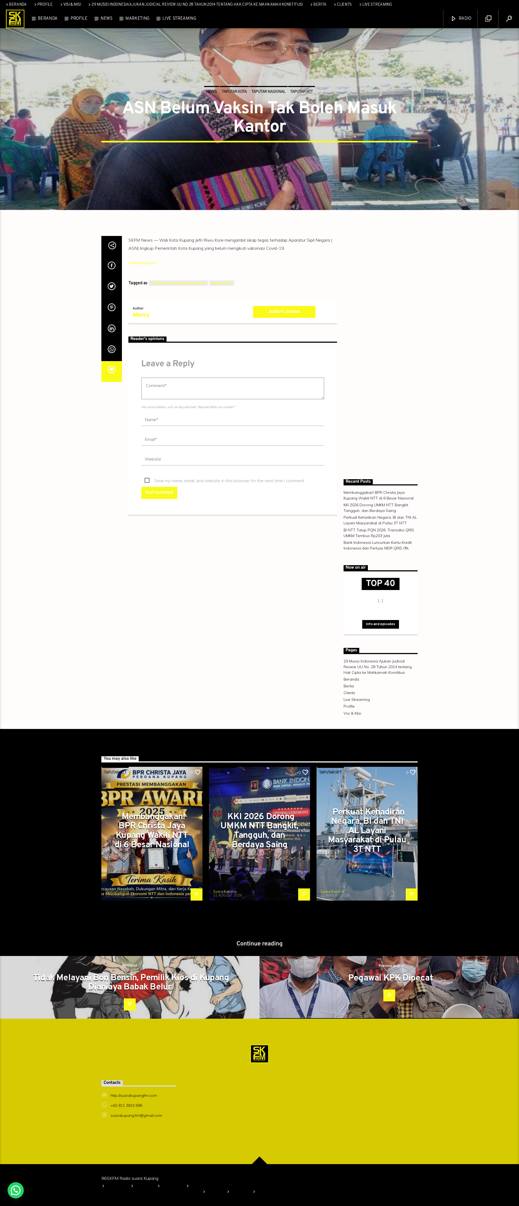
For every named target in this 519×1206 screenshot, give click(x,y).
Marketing (137, 18)
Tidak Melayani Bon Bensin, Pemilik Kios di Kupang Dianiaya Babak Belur (131, 983)
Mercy (141, 315)
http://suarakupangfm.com (134, 1095)
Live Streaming (377, 4)
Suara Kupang (117, 891)
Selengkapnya (142, 262)
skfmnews (221, 283)
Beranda (18, 4)
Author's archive (284, 312)
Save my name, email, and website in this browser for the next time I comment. (229, 480)
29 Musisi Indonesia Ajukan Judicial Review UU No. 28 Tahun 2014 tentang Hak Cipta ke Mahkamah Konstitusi (197, 4)
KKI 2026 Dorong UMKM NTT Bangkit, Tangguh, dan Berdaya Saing (259, 831)
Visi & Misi (72, 4)
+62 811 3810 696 (126, 1105)
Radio (464, 18)
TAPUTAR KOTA (234, 91)
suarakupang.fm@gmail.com (136, 1115)
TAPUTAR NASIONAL (268, 91)
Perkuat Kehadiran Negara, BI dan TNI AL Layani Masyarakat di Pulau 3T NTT (367, 831)
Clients (344, 4)
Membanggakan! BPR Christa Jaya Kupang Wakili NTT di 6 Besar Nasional (152, 831)
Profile (45, 4)
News (106, 18)
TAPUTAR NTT (301, 91)
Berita (319, 4)
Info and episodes (380, 624)
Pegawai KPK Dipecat (390, 978)
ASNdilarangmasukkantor (178, 283)
